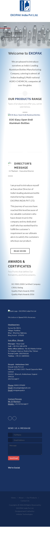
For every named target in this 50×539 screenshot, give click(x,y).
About (21, 498)
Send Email (14, 458)
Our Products (32, 498)
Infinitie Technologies (24, 514)
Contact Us (25, 501)
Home (13, 498)
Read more (20, 251)
